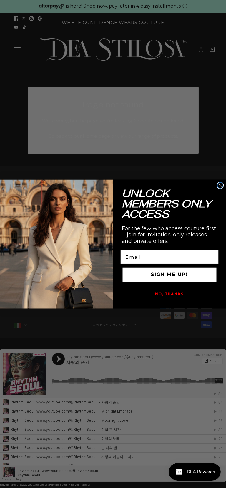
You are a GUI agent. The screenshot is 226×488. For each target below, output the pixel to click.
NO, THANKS (169, 294)
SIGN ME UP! (169, 274)
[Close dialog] (220, 185)
